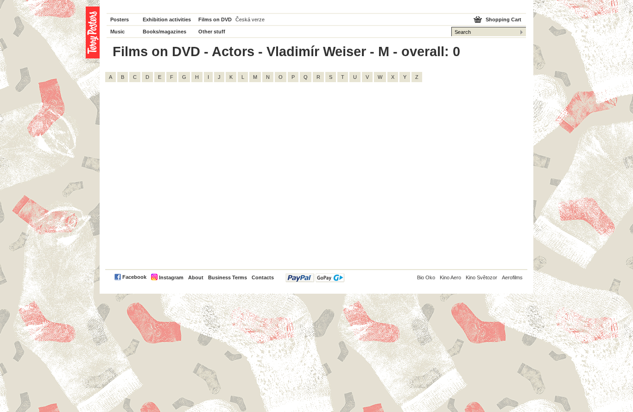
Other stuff (211, 31)
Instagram (171, 277)
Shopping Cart (503, 19)
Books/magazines (164, 31)
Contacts (263, 277)
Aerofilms (512, 277)
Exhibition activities (167, 19)
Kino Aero (450, 277)
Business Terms (227, 277)
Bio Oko (426, 277)
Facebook (134, 277)
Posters (119, 19)
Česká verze (250, 19)
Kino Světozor (481, 277)
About (195, 277)
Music (117, 31)
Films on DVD (215, 19)
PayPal (314, 277)
